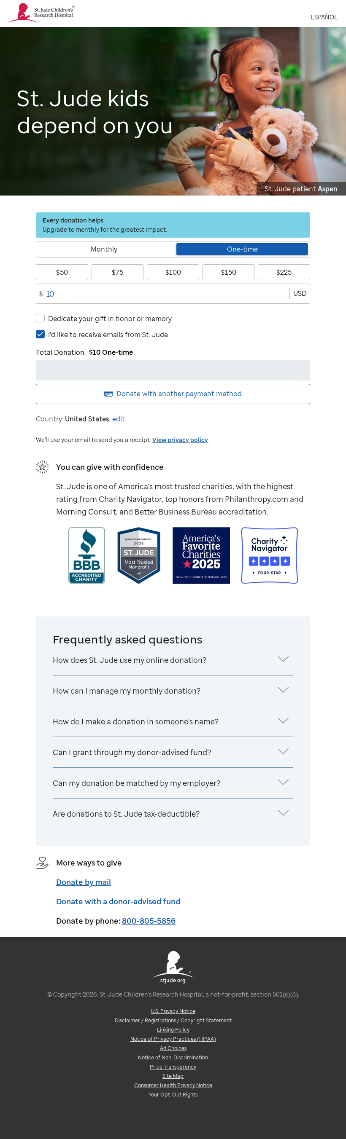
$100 (173, 272)
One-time (242, 249)
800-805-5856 (149, 921)
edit (118, 418)
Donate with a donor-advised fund (118, 901)
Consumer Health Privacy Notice (173, 1085)
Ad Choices (173, 1048)
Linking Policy (173, 1029)
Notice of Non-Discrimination (173, 1057)
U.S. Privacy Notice (173, 1011)
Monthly (104, 249)
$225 (284, 272)
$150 (228, 272)
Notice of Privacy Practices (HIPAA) (173, 1039)
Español (324, 17)
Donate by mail (83, 882)
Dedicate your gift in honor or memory (110, 318)
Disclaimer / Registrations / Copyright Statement (173, 1020)
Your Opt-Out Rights (173, 1094)
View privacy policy (180, 440)
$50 (62, 272)
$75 (117, 272)
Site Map (173, 1076)
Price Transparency (173, 1066)
